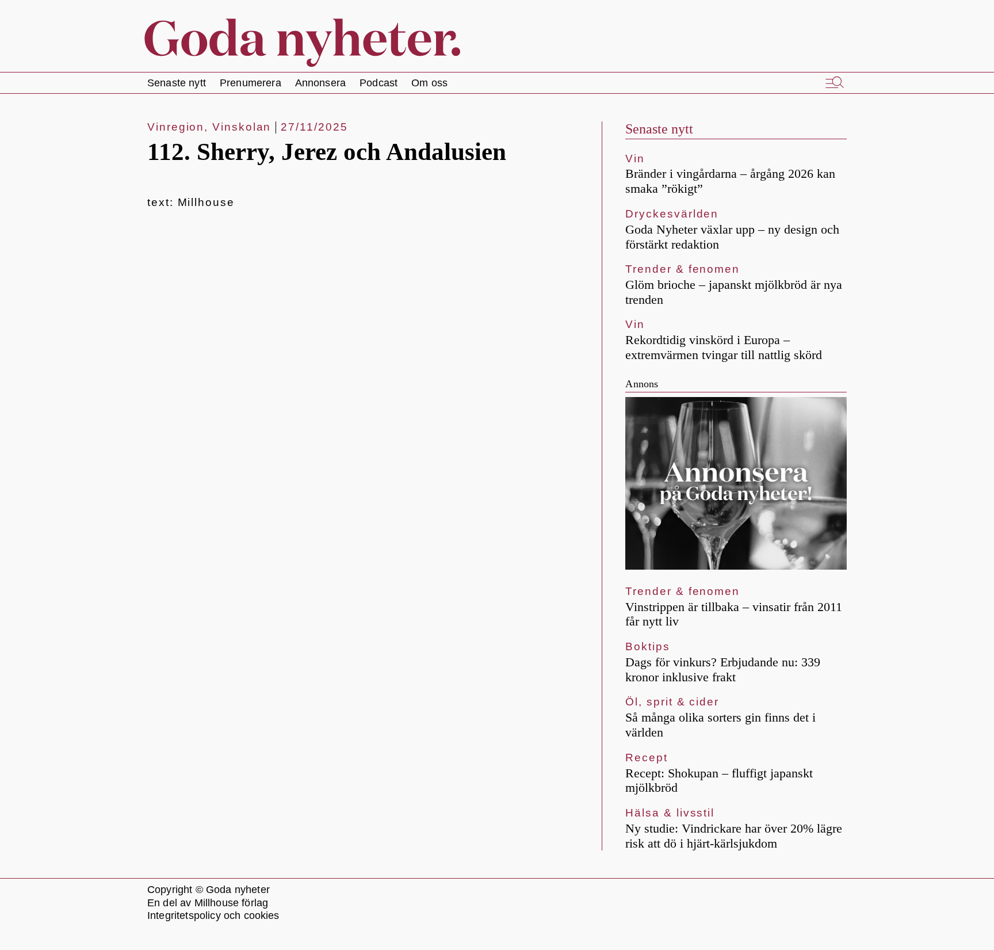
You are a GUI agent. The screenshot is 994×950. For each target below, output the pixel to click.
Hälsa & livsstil (669, 813)
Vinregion (175, 127)
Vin (635, 158)
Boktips (647, 646)
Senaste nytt (659, 128)
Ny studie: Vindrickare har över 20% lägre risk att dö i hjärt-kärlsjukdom (733, 835)
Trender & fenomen (682, 269)
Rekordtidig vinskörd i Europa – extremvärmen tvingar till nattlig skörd (723, 347)
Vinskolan (241, 127)
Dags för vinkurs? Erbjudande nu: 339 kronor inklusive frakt (722, 669)
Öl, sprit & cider (672, 702)
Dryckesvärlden (671, 214)
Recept (646, 757)
